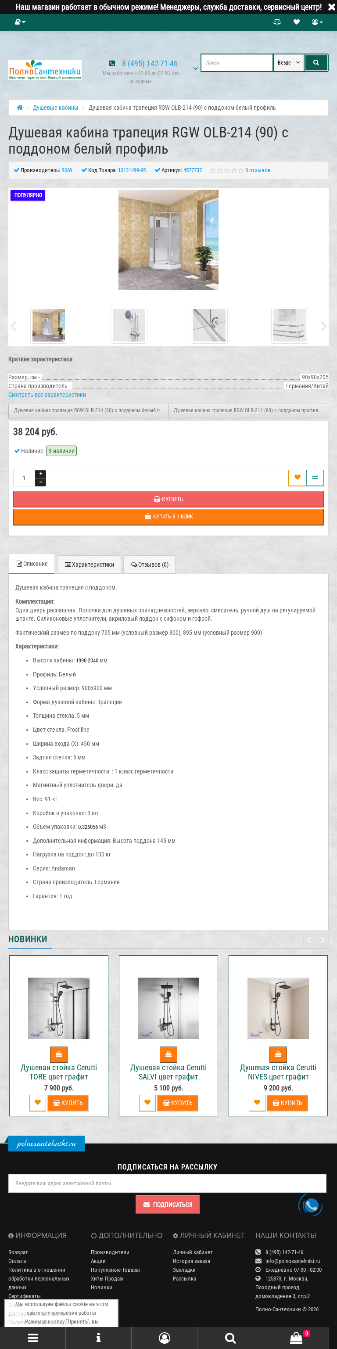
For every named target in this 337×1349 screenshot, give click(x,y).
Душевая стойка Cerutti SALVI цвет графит (168, 1072)
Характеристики (93, 564)
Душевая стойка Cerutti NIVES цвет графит (278, 1072)
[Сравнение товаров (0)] (277, 22)
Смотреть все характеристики (47, 394)
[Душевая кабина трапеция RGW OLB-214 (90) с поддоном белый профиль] (168, 239)
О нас (15, 1305)
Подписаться (173, 1204)
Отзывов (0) (153, 564)
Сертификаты (24, 1296)
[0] (296, 1338)
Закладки (184, 1269)
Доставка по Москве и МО (40, 1313)
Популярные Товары (115, 1269)
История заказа (191, 1261)
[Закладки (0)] (296, 22)
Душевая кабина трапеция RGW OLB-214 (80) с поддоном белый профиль (91, 410)
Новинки (101, 1287)
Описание (35, 563)
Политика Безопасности (38, 1322)
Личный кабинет (193, 1252)
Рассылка (184, 1278)
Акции (98, 1261)
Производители (110, 1252)
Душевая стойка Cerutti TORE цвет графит (59, 1072)
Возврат (18, 1252)
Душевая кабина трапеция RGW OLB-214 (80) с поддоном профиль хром (251, 410)
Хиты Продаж (107, 1278)
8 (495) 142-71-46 (150, 63)
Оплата (17, 1261)
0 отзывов (258, 170)
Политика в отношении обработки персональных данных (39, 1278)
